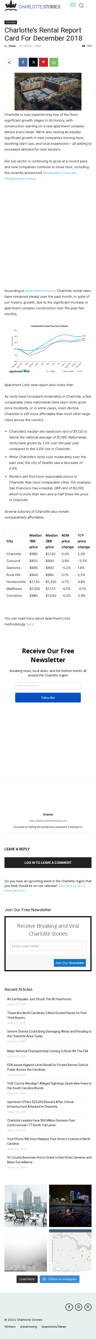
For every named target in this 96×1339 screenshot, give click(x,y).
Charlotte (11, 22)
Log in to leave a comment (48, 862)
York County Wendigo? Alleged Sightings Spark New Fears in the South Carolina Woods (49, 1086)
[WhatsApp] (53, 62)
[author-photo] (48, 808)
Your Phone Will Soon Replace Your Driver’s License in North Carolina (48, 1141)
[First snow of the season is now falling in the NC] (25, 1250)
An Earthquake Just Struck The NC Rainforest (39, 999)
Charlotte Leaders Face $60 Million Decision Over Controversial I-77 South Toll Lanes (41, 1123)
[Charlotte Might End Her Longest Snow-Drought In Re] (25, 1206)
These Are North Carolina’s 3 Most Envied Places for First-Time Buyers (47, 1015)
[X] (33, 62)
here (29, 624)
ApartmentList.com (40, 291)
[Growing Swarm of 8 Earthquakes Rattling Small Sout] (70, 1250)
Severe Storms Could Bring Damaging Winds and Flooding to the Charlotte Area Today (49, 1034)
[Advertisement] (48, 235)
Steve (12, 46)
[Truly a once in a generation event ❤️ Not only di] (70, 1206)
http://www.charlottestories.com (48, 820)
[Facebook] (23, 62)
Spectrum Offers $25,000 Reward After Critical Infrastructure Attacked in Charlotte (40, 1104)
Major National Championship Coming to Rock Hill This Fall (47, 1051)
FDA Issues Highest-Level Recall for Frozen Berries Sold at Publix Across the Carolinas (47, 1067)
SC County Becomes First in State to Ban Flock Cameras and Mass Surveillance (49, 1160)
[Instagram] (78, 1307)
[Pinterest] (43, 62)
